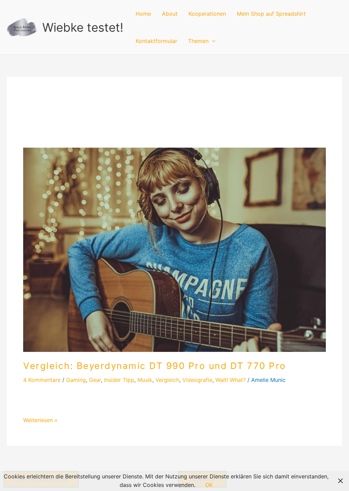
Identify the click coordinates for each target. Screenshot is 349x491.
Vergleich (167, 379)
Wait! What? (230, 379)
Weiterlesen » (40, 419)
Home (143, 13)
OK (209, 484)
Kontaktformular (156, 41)
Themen (198, 41)
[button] (212, 41)
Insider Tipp (119, 379)
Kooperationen (207, 13)
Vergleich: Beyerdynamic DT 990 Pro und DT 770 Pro (154, 365)
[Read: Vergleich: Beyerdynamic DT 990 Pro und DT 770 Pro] (174, 249)
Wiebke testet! (82, 27)
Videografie (197, 379)
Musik (144, 379)
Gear (95, 379)
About (170, 13)
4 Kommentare (42, 379)
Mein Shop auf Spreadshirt (271, 13)
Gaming (76, 379)
